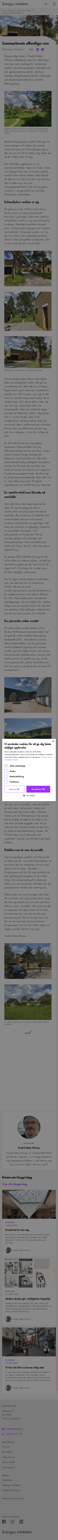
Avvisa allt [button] (15, 789)
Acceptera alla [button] (38, 788)
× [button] (53, 741)
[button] (29, 795)
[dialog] (29, 770)
